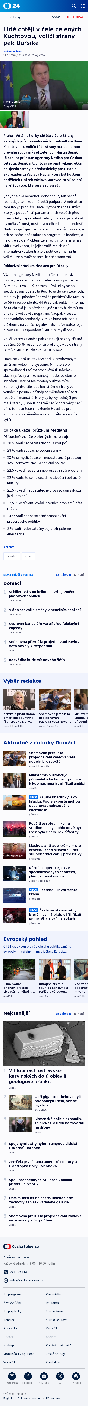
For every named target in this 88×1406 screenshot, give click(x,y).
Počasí (8, 1337)
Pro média (53, 1294)
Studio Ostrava (56, 1320)
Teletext (9, 1320)
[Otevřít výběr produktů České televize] (83, 6)
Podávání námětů (58, 1345)
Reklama (52, 1303)
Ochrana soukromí (29, 1398)
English (8, 1398)
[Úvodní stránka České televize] (21, 1246)
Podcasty (10, 1328)
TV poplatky (12, 1311)
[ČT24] (11, 6)
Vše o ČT (9, 1362)
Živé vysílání (12, 1303)
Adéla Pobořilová (12, 51)
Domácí (11, 556)
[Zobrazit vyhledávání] (74, 6)
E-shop (8, 1345)
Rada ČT (52, 1328)
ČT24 (28, 556)
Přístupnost (54, 1398)
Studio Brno (54, 1311)
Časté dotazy (55, 1354)
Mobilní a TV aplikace (18, 1354)
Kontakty (53, 1362)
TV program (12, 1294)
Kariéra (51, 1337)
